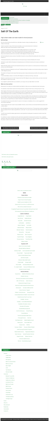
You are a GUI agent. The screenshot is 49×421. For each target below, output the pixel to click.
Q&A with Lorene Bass (13, 18)
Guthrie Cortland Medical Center (24, 255)
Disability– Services (24, 299)
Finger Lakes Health (28, 253)
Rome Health (18, 264)
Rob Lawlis (28, 232)
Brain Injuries (18, 287)
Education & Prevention (24, 306)
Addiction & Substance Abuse (28, 273)
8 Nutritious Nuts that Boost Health (24, 197)
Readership (6, 406)
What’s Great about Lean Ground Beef (38, 128)
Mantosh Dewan (21, 227)
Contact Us (6, 411)
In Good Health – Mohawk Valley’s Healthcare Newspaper (17, 419)
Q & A (7, 367)
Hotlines (28, 324)
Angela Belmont (21, 216)
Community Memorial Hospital (29, 250)
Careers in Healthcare (10, 378)
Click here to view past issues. (8, 156)
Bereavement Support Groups (24, 283)
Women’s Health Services (24, 338)
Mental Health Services (19, 331)
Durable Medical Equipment (24, 308)
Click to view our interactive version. (24, 190)
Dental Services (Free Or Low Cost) (24, 297)
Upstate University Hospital (24, 269)
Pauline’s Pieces (9, 388)
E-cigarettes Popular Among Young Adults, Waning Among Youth (24, 209)
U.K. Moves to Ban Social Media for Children (9, 23)
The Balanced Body (10, 396)
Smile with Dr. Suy (9, 394)
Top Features (8, 24)
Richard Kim (21, 232)
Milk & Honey (8, 386)
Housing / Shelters (18, 327)
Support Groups (20, 336)
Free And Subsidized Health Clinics (24, 315)
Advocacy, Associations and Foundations (24, 278)
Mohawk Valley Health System (25, 260)
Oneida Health (20, 262)
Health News (8, 357)
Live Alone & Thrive (9, 382)
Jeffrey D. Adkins (45, 419)
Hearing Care (20, 322)
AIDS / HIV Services (20, 280)
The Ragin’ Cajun (9, 398)
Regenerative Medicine (29, 331)
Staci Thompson (28, 234)
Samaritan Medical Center (28, 264)
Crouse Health (20, 253)
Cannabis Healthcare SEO (28, 287)
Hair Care (29, 317)
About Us (5, 402)
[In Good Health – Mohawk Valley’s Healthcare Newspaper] (3, 14)
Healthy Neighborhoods (29, 320)
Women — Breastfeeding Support (24, 341)
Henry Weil (20, 220)
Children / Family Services (20, 292)
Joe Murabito (21, 222)
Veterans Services (28, 336)
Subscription (6, 408)
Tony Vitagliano (28, 236)
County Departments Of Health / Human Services (24, 294)
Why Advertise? (7, 404)
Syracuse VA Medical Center (29, 266)
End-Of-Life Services (20, 310)
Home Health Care (28, 322)
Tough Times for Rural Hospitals (24, 199)
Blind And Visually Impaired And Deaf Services (24, 285)
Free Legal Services (22, 317)
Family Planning (29, 310)
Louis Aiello (29, 225)
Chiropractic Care (30, 292)
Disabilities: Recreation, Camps (24, 303)
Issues (5, 400)
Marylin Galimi (29, 227)
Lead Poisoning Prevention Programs (24, 329)
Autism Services (29, 280)
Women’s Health (9, 371)
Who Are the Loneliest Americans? (24, 206)
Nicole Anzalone (29, 229)
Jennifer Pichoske (27, 220)
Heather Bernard (28, 218)
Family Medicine (24, 313)
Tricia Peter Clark (29, 239)
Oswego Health (28, 262)
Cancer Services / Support (24, 290)
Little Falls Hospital (24, 257)
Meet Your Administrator (11, 361)
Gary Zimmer (20, 218)
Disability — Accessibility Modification (24, 301)
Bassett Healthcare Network (24, 248)
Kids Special (8, 359)
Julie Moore (28, 222)
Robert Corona (20, 234)
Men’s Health (8, 365)
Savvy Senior (8, 390)
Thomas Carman (20, 239)
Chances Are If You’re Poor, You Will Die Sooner (24, 204)
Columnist (6, 374)
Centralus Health (17, 250)
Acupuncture (17, 273)
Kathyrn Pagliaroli (21, 225)
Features (2, 24)
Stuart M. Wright (20, 236)
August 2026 (11, 17)
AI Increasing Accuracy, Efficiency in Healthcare (24, 211)
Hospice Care (22, 324)
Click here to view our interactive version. (10, 154)
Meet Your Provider (9, 384)
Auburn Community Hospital (24, 246)
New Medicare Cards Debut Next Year (10, 128)
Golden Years (8, 355)
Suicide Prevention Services (28, 334)
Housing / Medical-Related (29, 327)
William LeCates (24, 241)
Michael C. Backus (20, 229)
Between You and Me (10, 376)
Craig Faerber (28, 216)
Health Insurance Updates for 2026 (24, 202)
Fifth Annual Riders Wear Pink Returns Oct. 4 (10, 21)
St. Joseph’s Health (18, 266)
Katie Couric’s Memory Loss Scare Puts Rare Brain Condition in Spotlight (15, 20)
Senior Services (18, 334)
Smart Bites (8, 392)
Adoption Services (24, 276)
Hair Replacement (18, 320)
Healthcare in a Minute (10, 380)
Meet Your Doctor (9, 363)
